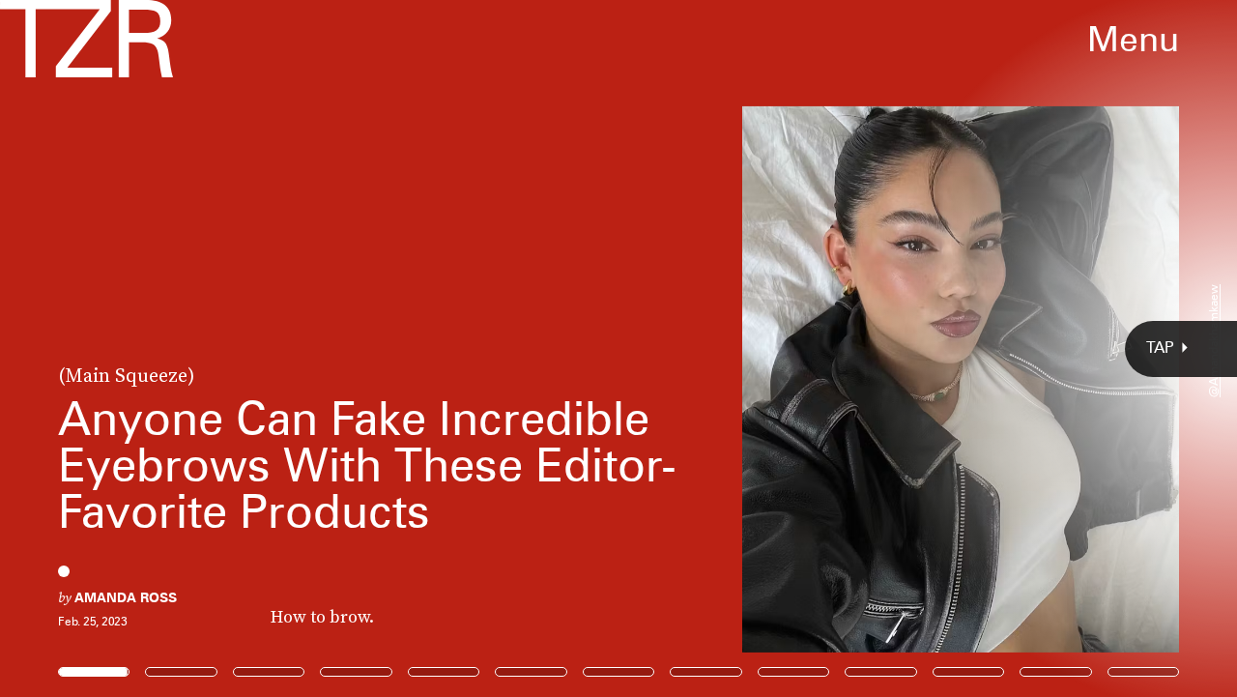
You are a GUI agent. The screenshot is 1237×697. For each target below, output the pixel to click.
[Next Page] (822, 348)
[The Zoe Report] (86, 38)
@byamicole (54, 124)
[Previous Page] (204, 348)
